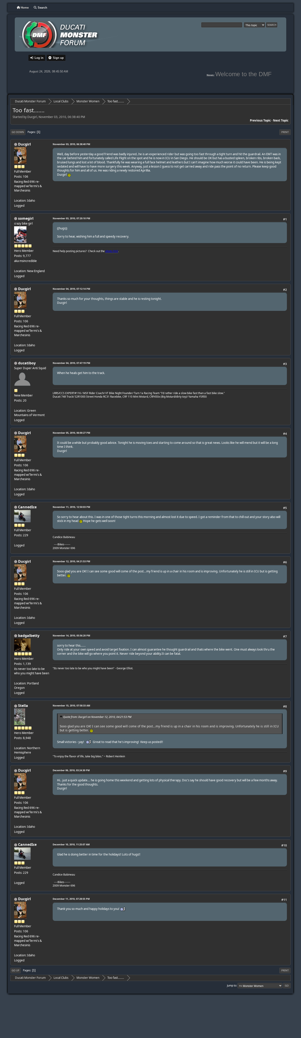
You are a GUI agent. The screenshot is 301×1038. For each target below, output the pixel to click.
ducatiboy (27, 363)
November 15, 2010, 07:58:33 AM (71, 705)
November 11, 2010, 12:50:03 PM (71, 507)
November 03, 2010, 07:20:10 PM (71, 218)
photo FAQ (111, 251)
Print (285, 132)
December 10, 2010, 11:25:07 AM (71, 844)
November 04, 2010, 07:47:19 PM (71, 363)
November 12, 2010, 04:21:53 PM (71, 561)
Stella (23, 705)
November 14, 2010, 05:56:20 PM (71, 635)
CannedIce (27, 507)
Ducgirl (24, 144)
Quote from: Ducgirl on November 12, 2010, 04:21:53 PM (97, 717)
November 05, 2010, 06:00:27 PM (71, 432)
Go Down (18, 132)
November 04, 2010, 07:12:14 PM (71, 288)
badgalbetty (28, 635)
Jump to (231, 985)
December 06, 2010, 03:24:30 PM (71, 770)
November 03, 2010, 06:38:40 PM (71, 144)
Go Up (15, 970)
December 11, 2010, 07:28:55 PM (71, 898)
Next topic (280, 120)
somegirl (25, 218)
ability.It (158, 654)
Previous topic (260, 120)
